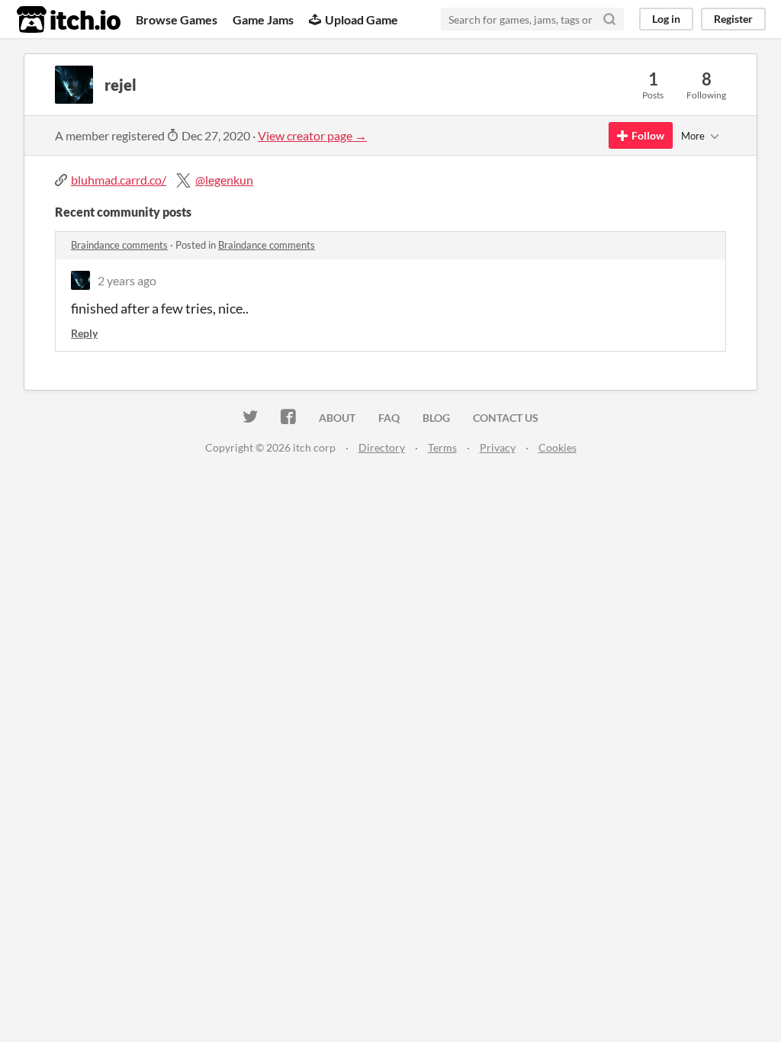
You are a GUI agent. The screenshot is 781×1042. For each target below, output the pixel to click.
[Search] (609, 19)
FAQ (389, 417)
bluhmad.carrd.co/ (118, 179)
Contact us (505, 417)
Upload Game (361, 19)
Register (733, 18)
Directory (381, 447)
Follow (648, 135)
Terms (442, 447)
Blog (436, 417)
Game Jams (263, 19)
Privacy (498, 447)
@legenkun (224, 179)
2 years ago (127, 280)
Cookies (557, 447)
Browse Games (176, 19)
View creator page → (312, 135)
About (337, 417)
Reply (84, 332)
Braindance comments (119, 245)
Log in (666, 18)
